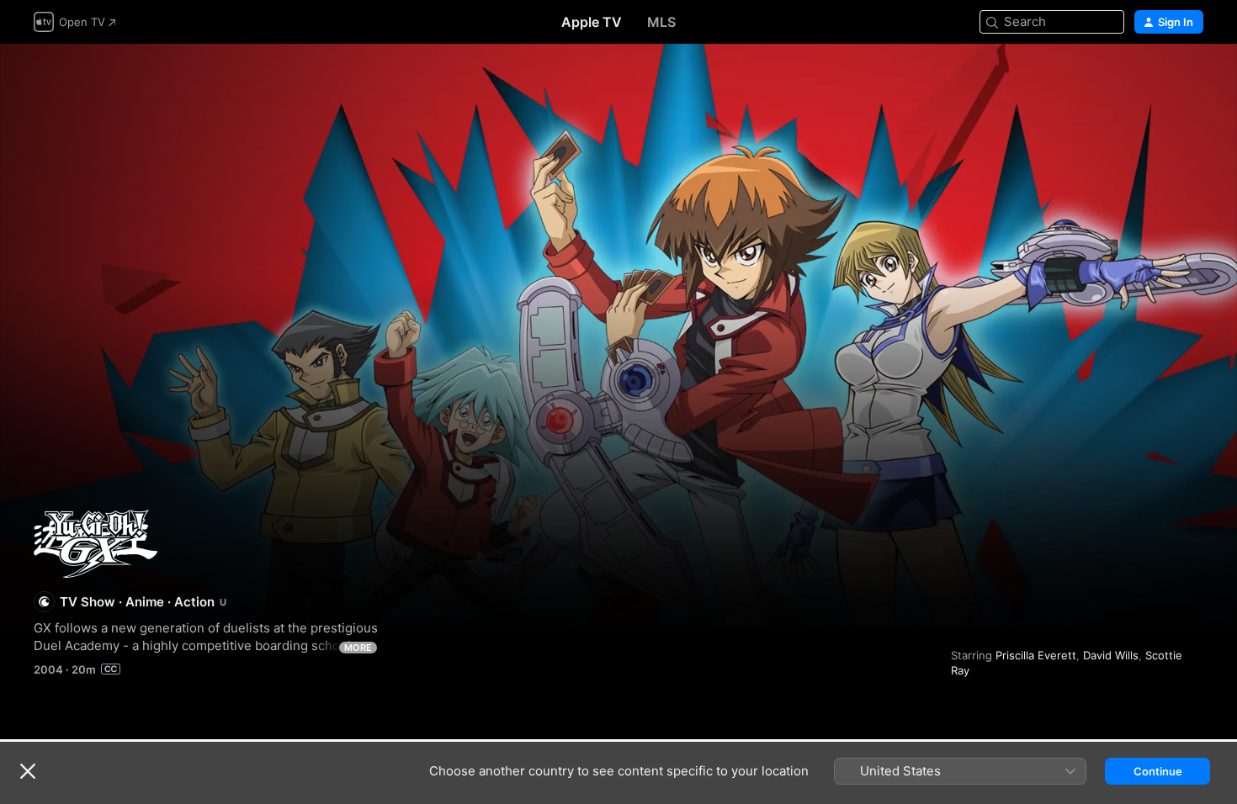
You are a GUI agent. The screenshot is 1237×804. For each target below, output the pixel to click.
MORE (358, 647)
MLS (661, 21)
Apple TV (591, 21)
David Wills (1111, 655)
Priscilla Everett (1035, 655)
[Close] (27, 771)
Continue (1157, 771)
